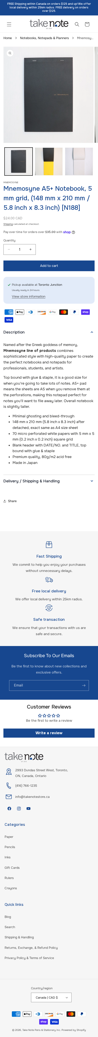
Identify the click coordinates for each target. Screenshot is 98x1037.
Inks (7, 857)
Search (10, 927)
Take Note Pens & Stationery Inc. (41, 1030)
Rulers (9, 878)
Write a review (49, 733)
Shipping (8, 224)
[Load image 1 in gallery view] (19, 161)
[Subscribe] (84, 685)
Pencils (10, 847)
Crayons (11, 888)
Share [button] (12, 501)
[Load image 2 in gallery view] (49, 161)
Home (7, 38)
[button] (9, 24)
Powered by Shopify (74, 1030)
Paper (9, 837)
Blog (8, 917)
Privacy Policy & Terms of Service (29, 958)
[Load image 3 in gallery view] (79, 161)
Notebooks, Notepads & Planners (44, 38)
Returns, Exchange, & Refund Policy (31, 948)
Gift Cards (12, 868)
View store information (28, 296)
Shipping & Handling (19, 937)
